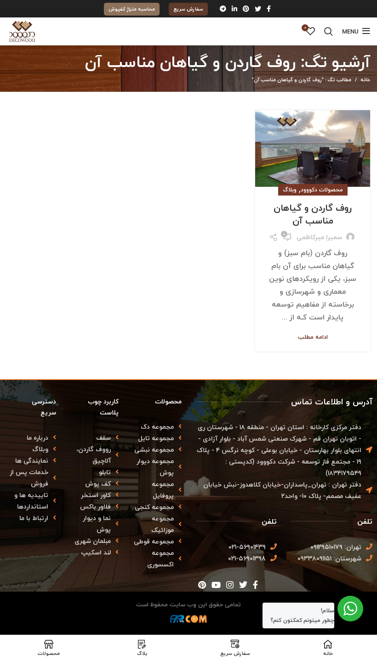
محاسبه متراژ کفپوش (132, 9)
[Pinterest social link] (246, 9)
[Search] (328, 31)
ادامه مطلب (313, 337)
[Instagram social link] (229, 585)
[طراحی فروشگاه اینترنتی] (188, 621)
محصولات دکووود (322, 190)
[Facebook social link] (269, 9)
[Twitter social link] (258, 9)
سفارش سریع (188, 9)
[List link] (31, 437)
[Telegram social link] (223, 9)
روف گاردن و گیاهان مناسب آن (313, 214)
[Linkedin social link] (234, 9)
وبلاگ (290, 190)
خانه (365, 80)
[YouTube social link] (216, 585)
